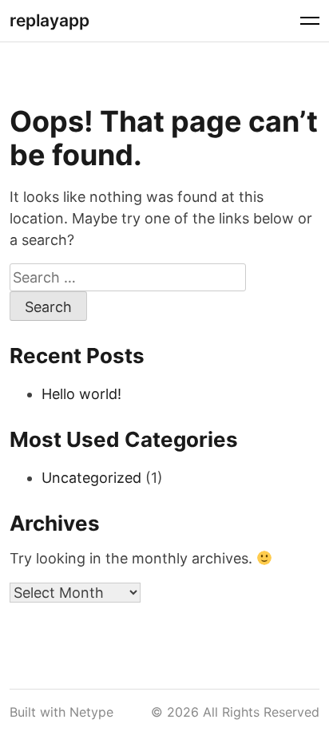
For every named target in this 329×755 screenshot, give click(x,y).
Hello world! (81, 393)
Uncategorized (91, 477)
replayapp (49, 20)
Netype (91, 712)
